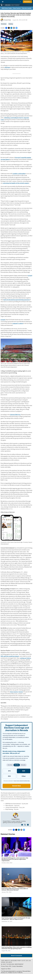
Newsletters (27, 1)
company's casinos (17, 323)
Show (16, 955)
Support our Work (6, 968)
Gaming (11, 24)
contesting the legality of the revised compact (16, 183)
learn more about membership (22, 780)
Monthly (17, 765)
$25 (23, 771)
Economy (3, 24)
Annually (23, 765)
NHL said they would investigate (10, 656)
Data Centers (17, 8)
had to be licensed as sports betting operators (16, 300)
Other (24, 776)
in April (30, 276)
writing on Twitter (25, 658)
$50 (9, 776)
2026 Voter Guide (7, 8)
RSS (10, 966)
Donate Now (16, 786)
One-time (10, 765)
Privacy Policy (5, 966)
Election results (26, 8)
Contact (14, 966)
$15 (9, 771)
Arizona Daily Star (15, 415)
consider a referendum (18, 174)
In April (3, 320)
